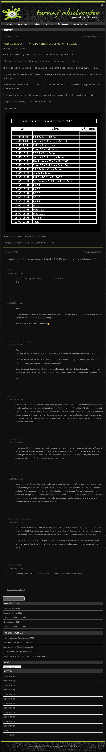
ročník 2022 (7, 712)
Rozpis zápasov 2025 (11, 608)
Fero (23, 48)
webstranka (7, 735)
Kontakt (8, 30)
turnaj (33, 243)
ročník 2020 (7, 703)
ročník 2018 (7, 694)
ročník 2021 (7, 708)
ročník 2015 (7, 680)
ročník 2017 (25, 243)
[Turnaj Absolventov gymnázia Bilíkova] (12, 19)
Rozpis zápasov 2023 (26, 638)
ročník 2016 (7, 685)
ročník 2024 (7, 721)
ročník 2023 (7, 717)
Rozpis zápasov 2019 (25, 651)
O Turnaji (23, 24)
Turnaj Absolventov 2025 (12, 613)
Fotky (49, 24)
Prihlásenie (80, 24)
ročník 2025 (7, 726)
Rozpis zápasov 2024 (11, 622)
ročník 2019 (7, 699)
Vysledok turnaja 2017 (93, 36)
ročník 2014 (7, 676)
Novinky (7, 24)
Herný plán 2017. (10, 36)
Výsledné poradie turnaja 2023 (15, 626)
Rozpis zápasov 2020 (25, 642)
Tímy (37, 24)
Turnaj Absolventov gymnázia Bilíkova (62, 746)
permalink (50, 243)
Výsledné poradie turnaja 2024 (15, 617)
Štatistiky (63, 24)
